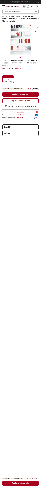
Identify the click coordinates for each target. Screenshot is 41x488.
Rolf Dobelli (6, 68)
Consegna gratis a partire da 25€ (20, 2)
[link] (24, 6)
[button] (36, 31)
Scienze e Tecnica (15, 16)
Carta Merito (20, 117)
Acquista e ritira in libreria (20, 101)
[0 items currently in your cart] (36, 6)
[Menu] (4, 6)
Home (4, 16)
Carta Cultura (20, 112)
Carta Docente (20, 115)
